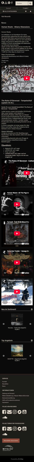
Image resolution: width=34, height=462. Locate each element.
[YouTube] (24, 412)
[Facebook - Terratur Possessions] (4, 428)
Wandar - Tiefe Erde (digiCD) (17, 328)
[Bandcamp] (19, 412)
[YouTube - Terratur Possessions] (24, 428)
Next (30, 324)
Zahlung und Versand (8, 393)
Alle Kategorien (10, 11)
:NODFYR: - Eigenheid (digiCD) (17, 359)
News (3, 386)
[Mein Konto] (31, 11)
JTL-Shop (20, 459)
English (25, 8)
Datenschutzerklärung (8, 398)
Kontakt (4, 381)
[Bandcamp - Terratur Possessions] (19, 428)
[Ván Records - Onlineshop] (7, 2)
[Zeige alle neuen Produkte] (32, 309)
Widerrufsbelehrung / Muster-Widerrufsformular (15, 395)
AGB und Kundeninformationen (11, 400)
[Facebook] (4, 412)
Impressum (5, 402)
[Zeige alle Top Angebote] (32, 340)
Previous (3, 324)
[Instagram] (15, 412)
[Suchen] (30, 3)
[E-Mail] (9, 412)
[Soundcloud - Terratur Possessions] (4, 434)
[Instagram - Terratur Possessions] (15, 428)
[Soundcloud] (4, 417)
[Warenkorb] (26, 11)
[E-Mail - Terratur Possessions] (9, 428)
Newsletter (5, 384)
